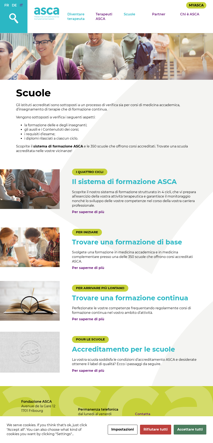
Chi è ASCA (189, 14)
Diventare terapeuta (76, 16)
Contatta (142, 414)
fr (6, 5)
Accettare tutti (190, 429)
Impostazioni (122, 429)
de (14, 5)
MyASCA (196, 5)
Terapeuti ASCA (104, 16)
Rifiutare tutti (156, 429)
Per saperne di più (88, 212)
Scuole (129, 14)
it (21, 5)
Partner (158, 14)
